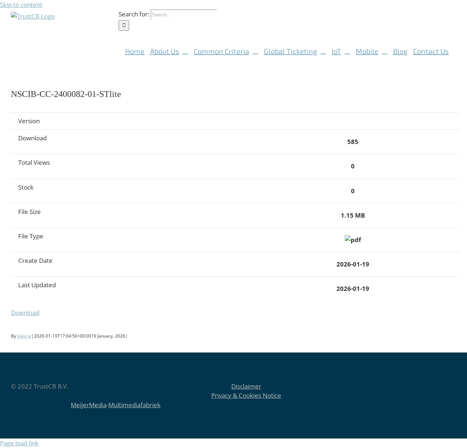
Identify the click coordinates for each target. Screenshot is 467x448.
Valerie (24, 336)
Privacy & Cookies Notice (246, 395)
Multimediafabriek (134, 405)
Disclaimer (246, 386)
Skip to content (21, 4)
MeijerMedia (89, 405)
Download (25, 312)
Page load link (19, 443)
